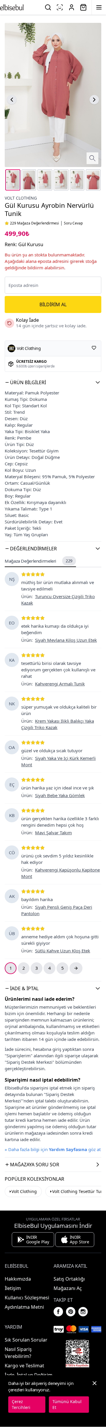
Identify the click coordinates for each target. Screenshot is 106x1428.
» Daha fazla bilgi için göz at (53, 1149)
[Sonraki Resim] (94, 99)
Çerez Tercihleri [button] (21, 1404)
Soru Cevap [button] (73, 223)
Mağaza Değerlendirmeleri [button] (38, 561)
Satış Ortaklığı (69, 1279)
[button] (53, 382)
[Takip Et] (94, 347)
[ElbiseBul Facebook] (58, 1311)
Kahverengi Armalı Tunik (60, 684)
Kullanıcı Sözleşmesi (27, 1297)
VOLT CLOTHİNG (21, 198)
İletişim (13, 1288)
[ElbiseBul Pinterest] (70, 1311)
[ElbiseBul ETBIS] (77, 1353)
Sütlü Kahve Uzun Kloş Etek (62, 951)
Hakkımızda (18, 1279)
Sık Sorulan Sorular (26, 1340)
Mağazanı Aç (68, 1288)
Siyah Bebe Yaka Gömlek (60, 795)
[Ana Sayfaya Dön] (12, 7)
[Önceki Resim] (11, 99)
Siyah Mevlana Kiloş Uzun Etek (66, 640)
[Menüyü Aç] (99, 7)
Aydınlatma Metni (24, 1307)
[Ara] (48, 7)
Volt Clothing (24, 1191)
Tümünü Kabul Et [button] (67, 1404)
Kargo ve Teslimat (24, 1365)
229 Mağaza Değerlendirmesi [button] (34, 223)
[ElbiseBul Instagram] (83, 1311)
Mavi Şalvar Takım (53, 832)
